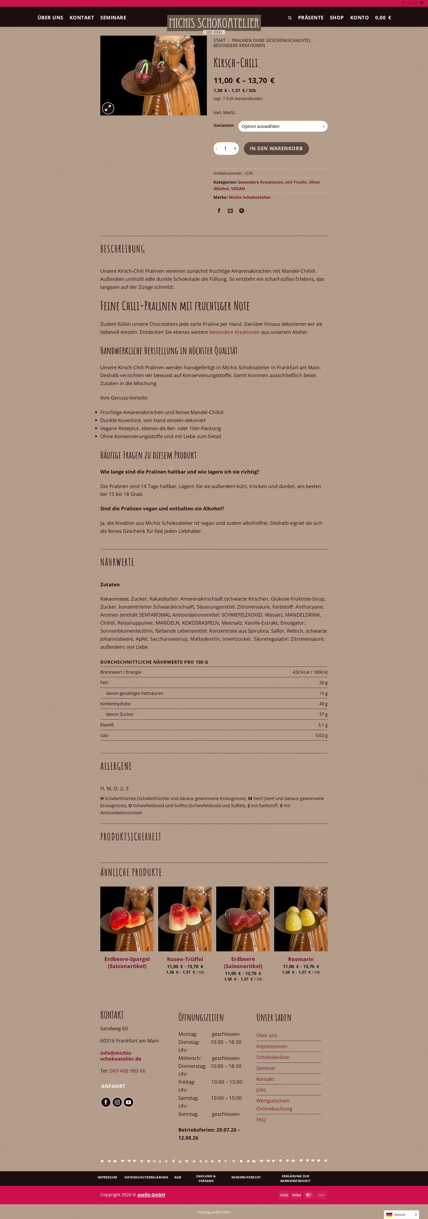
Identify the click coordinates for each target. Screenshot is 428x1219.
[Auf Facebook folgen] (403, 3)
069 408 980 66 (128, 1070)
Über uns (50, 17)
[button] (290, 18)
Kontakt (82, 17)
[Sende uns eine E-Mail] (416, 3)
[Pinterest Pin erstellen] (242, 211)
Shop (337, 17)
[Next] (327, 939)
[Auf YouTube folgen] (422, 3)
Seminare (113, 17)
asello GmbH (151, 1194)
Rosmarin (301, 959)
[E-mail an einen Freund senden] (230, 211)
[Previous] (100, 939)
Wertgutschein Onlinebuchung (274, 1104)
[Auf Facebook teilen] (219, 211)
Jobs (261, 1089)
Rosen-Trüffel (185, 959)
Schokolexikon (273, 1057)
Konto (359, 17)
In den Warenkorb (276, 148)
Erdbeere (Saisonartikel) (243, 962)
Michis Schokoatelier (250, 197)
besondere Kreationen (239, 45)
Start (220, 40)
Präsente (311, 17)
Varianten (224, 125)
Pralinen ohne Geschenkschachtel (271, 40)
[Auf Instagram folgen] (410, 3)
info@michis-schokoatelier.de (120, 1055)
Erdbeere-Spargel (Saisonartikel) (127, 962)
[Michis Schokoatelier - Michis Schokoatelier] (214, 24)
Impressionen (271, 1046)
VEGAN (238, 188)
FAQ (261, 1119)
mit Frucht (296, 182)
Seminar (265, 1068)
